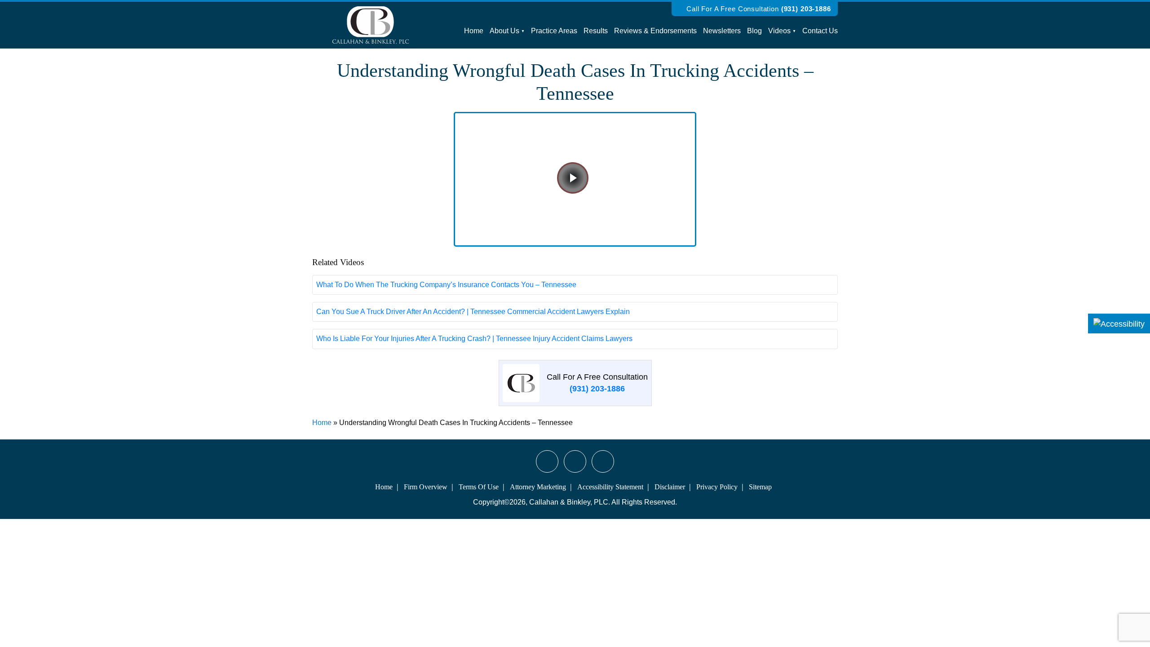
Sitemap (760, 487)
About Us (504, 31)
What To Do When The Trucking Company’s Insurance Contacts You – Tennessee (446, 284)
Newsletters (722, 31)
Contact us (820, 31)
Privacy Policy (717, 487)
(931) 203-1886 (806, 9)
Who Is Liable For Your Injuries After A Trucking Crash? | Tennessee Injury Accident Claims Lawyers (474, 338)
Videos (779, 31)
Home (473, 31)
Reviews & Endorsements (655, 31)
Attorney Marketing (538, 487)
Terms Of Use (479, 487)
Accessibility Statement (610, 487)
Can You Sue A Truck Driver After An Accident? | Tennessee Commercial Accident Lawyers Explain (473, 311)
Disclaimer (670, 487)
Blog (754, 31)
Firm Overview (425, 487)
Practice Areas (554, 31)
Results (596, 31)
